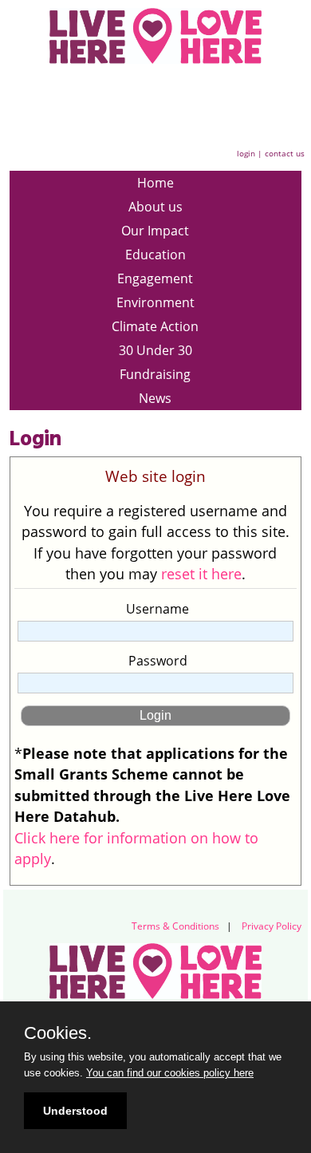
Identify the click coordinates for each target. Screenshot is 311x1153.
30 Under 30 (155, 350)
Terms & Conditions (175, 926)
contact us (285, 153)
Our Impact (155, 230)
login (246, 153)
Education (155, 254)
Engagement (155, 278)
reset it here (201, 573)
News (155, 398)
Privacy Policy (271, 926)
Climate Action (155, 326)
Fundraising (155, 374)
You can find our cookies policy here (170, 1073)
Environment (155, 302)
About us (155, 206)
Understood (75, 1110)
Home (155, 183)
